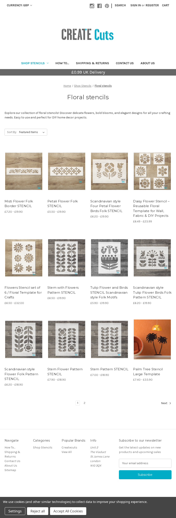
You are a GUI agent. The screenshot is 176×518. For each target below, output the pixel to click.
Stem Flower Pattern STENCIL (65, 371)
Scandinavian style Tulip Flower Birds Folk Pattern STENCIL (152, 292)
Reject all (37, 511)
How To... (62, 63)
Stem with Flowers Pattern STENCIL (63, 290)
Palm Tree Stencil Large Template (148, 371)
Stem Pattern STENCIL (109, 369)
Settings (15, 511)
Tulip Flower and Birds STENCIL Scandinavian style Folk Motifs (109, 292)
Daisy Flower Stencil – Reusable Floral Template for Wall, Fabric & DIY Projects (151, 208)
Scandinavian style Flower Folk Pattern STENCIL (21, 374)
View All (67, 452)
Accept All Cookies (68, 511)
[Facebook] (99, 6)
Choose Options (23, 175)
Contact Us (125, 63)
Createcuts (69, 447)
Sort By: (12, 132)
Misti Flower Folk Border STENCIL (19, 203)
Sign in (135, 5)
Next (164, 403)
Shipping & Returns (92, 63)
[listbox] (32, 132)
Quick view (20, 167)
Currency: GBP (18, 5)
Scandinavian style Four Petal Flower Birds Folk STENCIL (106, 206)
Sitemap (10, 470)
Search (120, 5)
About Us (148, 63)
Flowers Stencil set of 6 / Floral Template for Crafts (23, 292)
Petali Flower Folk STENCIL (62, 203)
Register (152, 5)
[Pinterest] (107, 6)
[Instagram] (92, 6)
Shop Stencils (33, 63)
